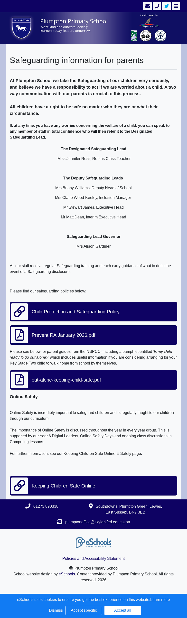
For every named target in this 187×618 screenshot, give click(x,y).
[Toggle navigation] (175, 6)
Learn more (160, 600)
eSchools (67, 574)
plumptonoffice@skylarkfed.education (97, 522)
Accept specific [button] (84, 610)
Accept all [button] (122, 610)
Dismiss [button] (56, 610)
